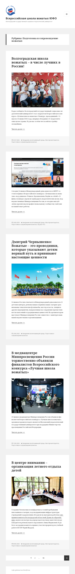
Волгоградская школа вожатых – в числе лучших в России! (36, 62)
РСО (43, 224)
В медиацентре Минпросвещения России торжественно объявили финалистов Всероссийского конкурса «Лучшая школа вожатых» (35, 362)
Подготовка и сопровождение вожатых (24, 142)
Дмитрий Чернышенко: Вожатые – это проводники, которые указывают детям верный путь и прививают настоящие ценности (35, 249)
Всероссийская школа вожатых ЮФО (31, 18)
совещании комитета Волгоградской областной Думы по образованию (37, 517)
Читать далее (18, 129)
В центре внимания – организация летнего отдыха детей (36, 466)
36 (44, 558)
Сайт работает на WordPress (21, 570)
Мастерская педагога (52, 140)
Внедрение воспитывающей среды (33, 140)
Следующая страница (66, 558)
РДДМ (40, 224)
